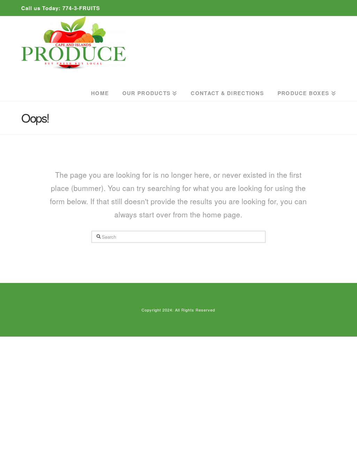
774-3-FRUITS (81, 8)
